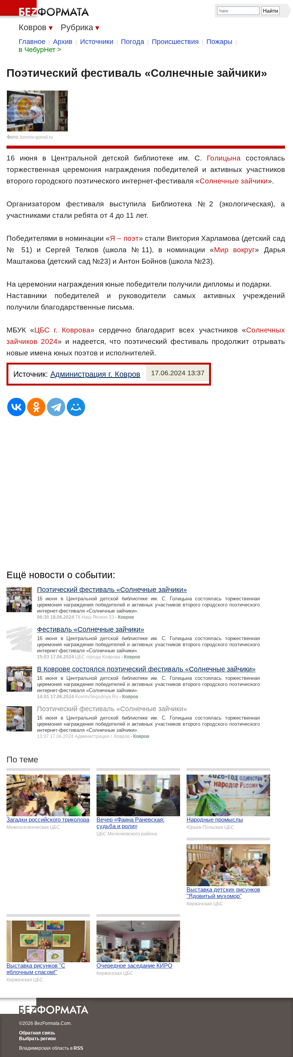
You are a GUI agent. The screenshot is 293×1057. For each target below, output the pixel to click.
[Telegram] (56, 407)
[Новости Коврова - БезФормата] (46, 9)
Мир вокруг (234, 250)
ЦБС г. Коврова (62, 330)
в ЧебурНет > (40, 49)
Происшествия (175, 41)
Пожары (219, 41)
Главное (32, 41)
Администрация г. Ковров (95, 374)
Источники (96, 41)
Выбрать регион (37, 1038)
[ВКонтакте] (16, 407)
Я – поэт (124, 238)
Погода (132, 41)
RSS (78, 1048)
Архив (62, 41)
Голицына (224, 158)
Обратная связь (37, 1033)
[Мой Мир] (76, 407)
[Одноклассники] (36, 407)
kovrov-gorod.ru (36, 137)
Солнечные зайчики (234, 181)
